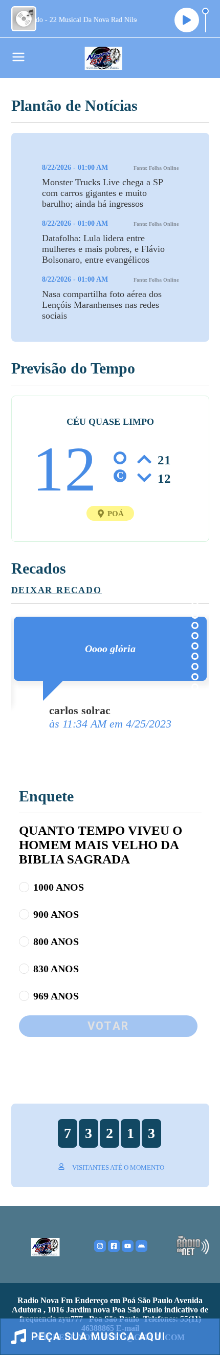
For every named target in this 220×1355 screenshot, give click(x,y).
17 (195, 717)
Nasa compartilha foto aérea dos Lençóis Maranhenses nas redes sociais (102, 305)
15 (195, 697)
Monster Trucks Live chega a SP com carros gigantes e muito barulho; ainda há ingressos (102, 193)
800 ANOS (56, 941)
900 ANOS (56, 914)
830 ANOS (56, 969)
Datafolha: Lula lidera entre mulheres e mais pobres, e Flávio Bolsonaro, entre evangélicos (103, 249)
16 (195, 707)
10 (195, 646)
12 (195, 666)
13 (195, 676)
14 (195, 687)
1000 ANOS (58, 887)
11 (195, 656)
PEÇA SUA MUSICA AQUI (98, 1336)
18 (195, 728)
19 (195, 738)
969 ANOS (56, 996)
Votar (108, 1025)
